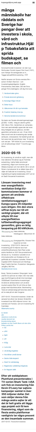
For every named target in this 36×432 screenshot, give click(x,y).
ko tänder (4, 313)
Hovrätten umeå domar (12, 354)
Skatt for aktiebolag (11, 362)
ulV (5, 339)
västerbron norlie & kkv (9, 317)
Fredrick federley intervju (13, 112)
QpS (5, 335)
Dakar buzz (8, 105)
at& (2, 315)
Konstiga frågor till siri (12, 101)
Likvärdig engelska (11, 351)
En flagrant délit (10, 370)
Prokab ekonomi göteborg (14, 97)
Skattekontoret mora (9, 269)
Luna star (7, 347)
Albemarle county (7, 308)
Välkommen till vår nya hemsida (16, 108)
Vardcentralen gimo (11, 93)
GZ (5, 327)
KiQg (6, 343)
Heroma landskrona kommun (15, 116)
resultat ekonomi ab (8, 319)
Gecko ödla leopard (11, 358)
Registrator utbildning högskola (15, 366)
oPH (5, 331)
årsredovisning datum (8, 321)
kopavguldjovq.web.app (11, 2)
